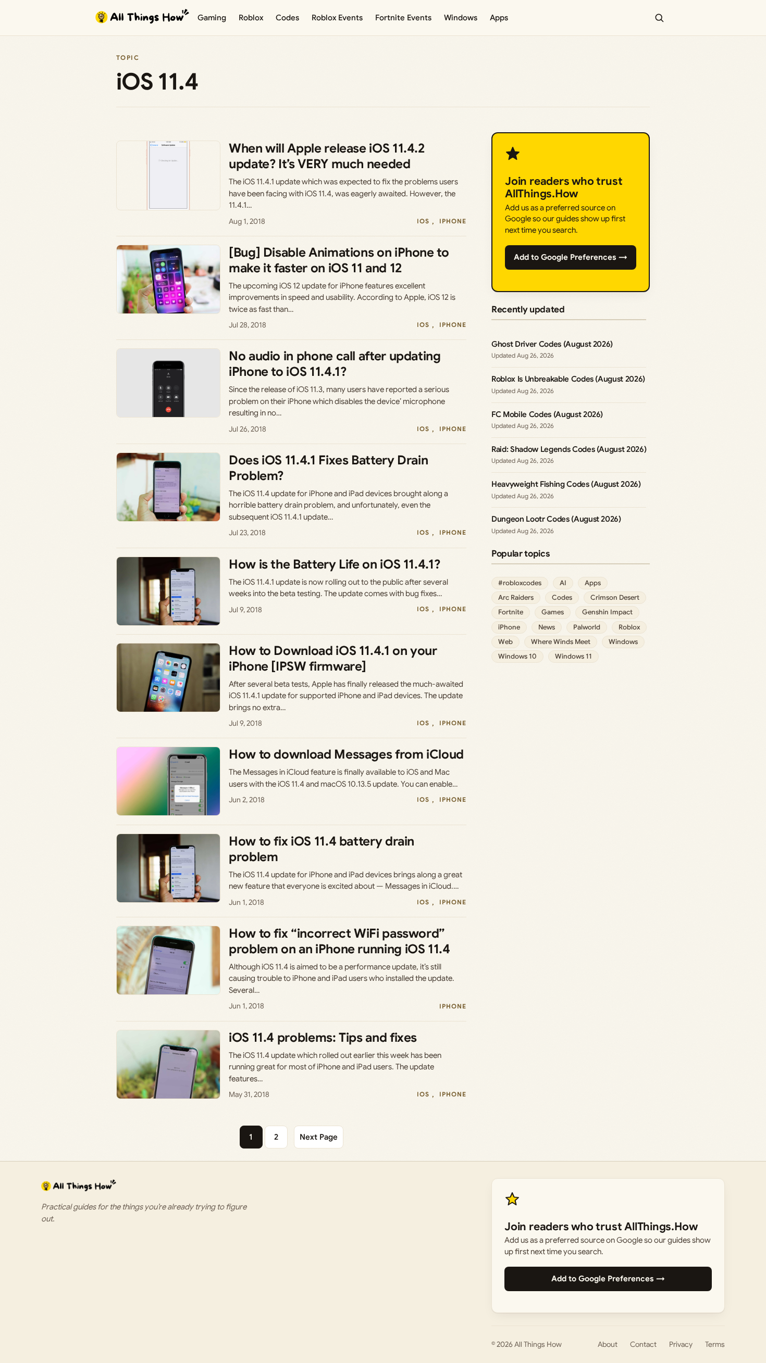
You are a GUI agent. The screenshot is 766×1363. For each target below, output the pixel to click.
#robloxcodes (519, 582)
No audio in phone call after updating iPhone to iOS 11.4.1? (335, 364)
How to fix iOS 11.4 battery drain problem (321, 849)
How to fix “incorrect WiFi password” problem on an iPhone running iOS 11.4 (339, 941)
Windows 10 (517, 656)
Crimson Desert (614, 597)
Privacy (681, 1344)
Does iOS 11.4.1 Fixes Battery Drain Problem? (328, 468)
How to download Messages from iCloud (346, 754)
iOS (423, 221)
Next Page (319, 1137)
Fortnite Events (403, 17)
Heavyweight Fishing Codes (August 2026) (566, 484)
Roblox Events (337, 17)
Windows (460, 17)
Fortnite (510, 612)
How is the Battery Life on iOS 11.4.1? (334, 564)
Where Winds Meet (560, 641)
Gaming (211, 17)
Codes (287, 17)
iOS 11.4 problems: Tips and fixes (323, 1037)
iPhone (452, 221)
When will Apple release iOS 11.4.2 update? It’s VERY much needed (327, 156)
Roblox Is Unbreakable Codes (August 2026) (568, 379)
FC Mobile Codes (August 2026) (547, 414)
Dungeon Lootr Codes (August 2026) (556, 519)
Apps (499, 17)
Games (552, 612)
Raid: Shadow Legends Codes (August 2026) (568, 449)
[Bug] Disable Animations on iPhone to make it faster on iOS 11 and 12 (339, 260)
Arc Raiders (516, 597)
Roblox (251, 17)
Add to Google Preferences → (570, 257)
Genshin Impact (607, 612)
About (607, 1344)
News (546, 627)
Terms (715, 1344)
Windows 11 (573, 656)
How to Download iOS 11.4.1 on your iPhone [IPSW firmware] (333, 658)
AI (563, 582)
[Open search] (659, 17)
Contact (643, 1344)
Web (505, 641)
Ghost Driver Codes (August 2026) (552, 344)
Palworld (586, 627)
